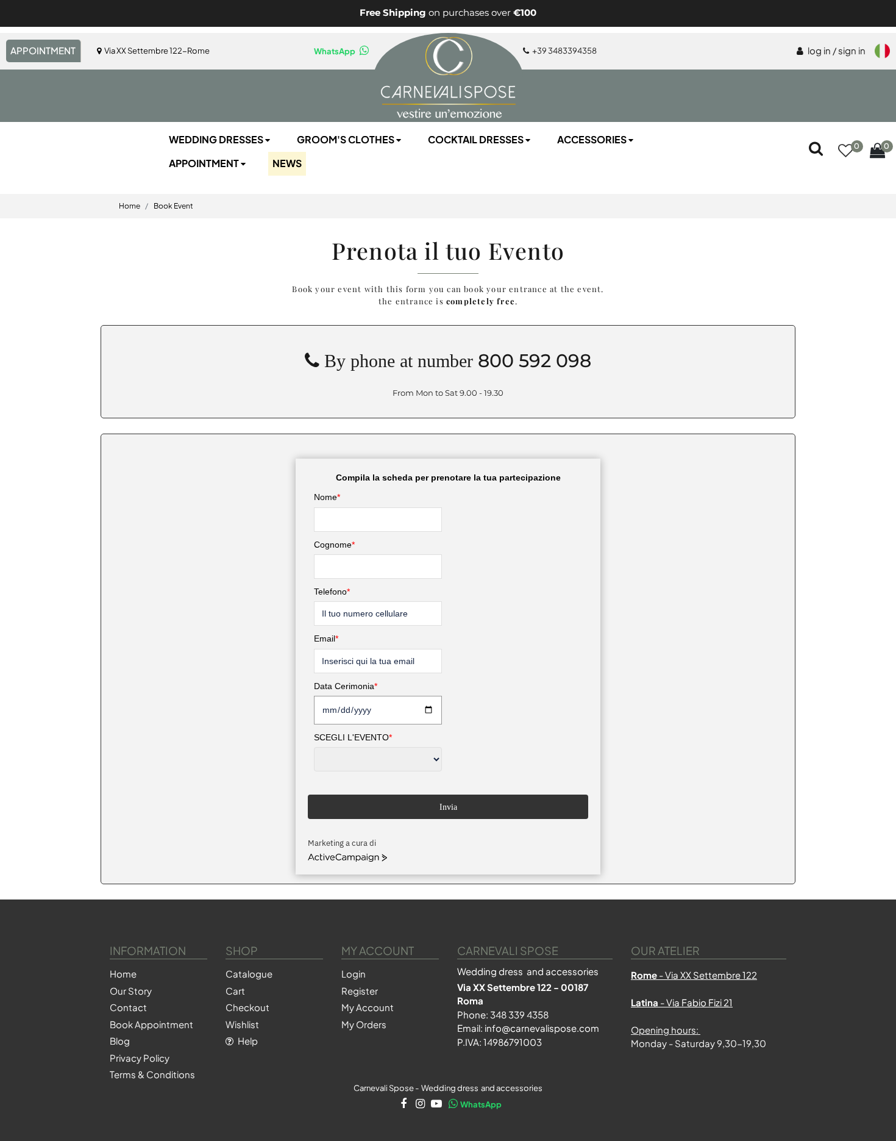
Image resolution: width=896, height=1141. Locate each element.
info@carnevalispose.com (542, 1028)
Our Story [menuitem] (131, 990)
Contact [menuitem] (128, 1007)
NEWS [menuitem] (287, 163)
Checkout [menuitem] (247, 1007)
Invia (448, 807)
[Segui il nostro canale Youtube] (435, 1104)
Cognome (334, 544)
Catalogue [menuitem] (249, 973)
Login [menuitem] (353, 973)
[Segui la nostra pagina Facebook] (402, 1104)
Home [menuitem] (123, 973)
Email (326, 638)
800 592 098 (534, 360)
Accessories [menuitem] (592, 139)
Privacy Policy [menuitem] (139, 1058)
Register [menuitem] (359, 990)
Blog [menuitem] (120, 1040)
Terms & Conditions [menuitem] (152, 1074)
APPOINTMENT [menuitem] (43, 50)
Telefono (332, 591)
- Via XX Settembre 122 (694, 975)
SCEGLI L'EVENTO (353, 737)
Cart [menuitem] (235, 990)
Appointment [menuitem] (205, 163)
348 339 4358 (519, 1014)
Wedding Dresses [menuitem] (217, 139)
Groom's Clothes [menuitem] (346, 139)
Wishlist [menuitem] (242, 1024)
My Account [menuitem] (367, 1007)
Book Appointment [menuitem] (151, 1024)
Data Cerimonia (345, 686)
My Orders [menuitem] (363, 1024)
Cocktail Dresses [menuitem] (476, 139)
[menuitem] (831, 51)
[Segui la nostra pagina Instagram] (419, 1104)
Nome (327, 497)
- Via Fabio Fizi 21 (682, 1002)
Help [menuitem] (247, 1040)
